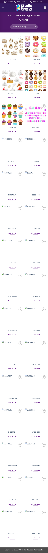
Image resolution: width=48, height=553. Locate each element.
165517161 (12, 127)
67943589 (36, 534)
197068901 (36, 229)
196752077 (12, 229)
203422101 (12, 263)
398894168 (12, 534)
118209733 (12, 93)
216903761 (36, 364)
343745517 (12, 500)
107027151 (12, 59)
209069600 (35, 296)
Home (10, 15)
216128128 (12, 364)
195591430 (36, 195)
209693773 (12, 330)
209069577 (12, 296)
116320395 (36, 59)
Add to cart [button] (12, 64)
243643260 (12, 398)
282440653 (12, 466)
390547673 (35, 500)
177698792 (12, 161)
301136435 (36, 466)
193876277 (12, 195)
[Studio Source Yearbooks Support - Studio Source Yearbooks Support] (24, 7)
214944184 (36, 330)
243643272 (35, 398)
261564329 (36, 432)
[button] (3, 7)
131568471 (35, 93)
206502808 (35, 263)
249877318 (12, 432)
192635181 (35, 161)
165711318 (35, 127)
